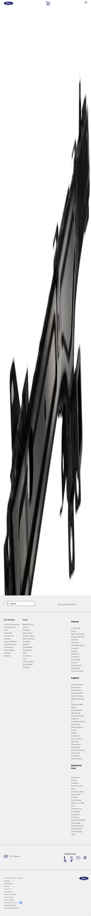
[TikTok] (71, 860)
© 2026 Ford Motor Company (13, 878)
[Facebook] (65, 857)
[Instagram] (85, 857)
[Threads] (65, 860)
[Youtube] (78, 857)
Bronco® (62, 604)
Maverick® (71, 604)
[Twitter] (71, 857)
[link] (7, 881)
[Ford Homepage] (84, 878)
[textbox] (19, 603)
